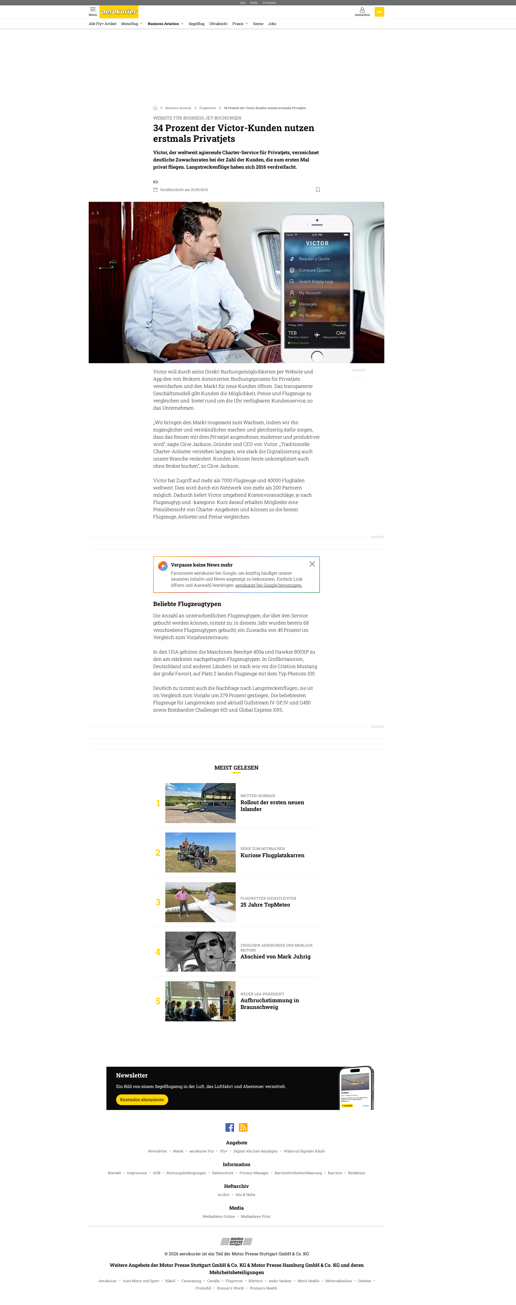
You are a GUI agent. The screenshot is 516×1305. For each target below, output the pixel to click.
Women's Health (263, 1288)
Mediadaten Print (256, 1216)
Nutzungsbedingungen (186, 1172)
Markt (178, 1151)
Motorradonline (338, 1280)
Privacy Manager (254, 1172)
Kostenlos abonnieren (142, 1099)
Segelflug (197, 23)
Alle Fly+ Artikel (102, 23)
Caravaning (191, 1280)
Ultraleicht (218, 23)
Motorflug (129, 23)
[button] (236, 280)
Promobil (203, 1288)
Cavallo (213, 1280)
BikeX (170, 1280)
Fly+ (224, 1151)
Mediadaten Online (219, 1216)
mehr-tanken (280, 1280)
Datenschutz (223, 1172)
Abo (242, 3)
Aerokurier (107, 1280)
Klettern (256, 1280)
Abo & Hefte (245, 1194)
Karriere (335, 1172)
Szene (258, 23)
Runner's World (230, 1288)
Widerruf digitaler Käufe (304, 1151)
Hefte (254, 3)
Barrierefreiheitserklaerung (298, 1172)
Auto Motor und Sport (141, 1280)
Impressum (137, 1172)
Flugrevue (234, 1280)
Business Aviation (163, 23)
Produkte (269, 3)
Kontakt (114, 1172)
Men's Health (309, 1280)
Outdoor (364, 1280)
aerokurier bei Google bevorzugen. (268, 585)
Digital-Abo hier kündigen (256, 1151)
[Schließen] (312, 564)
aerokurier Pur (201, 1151)
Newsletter (157, 1151)
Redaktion (356, 1172)
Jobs (272, 23)
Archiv (224, 1194)
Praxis (237, 23)
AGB (156, 1172)
